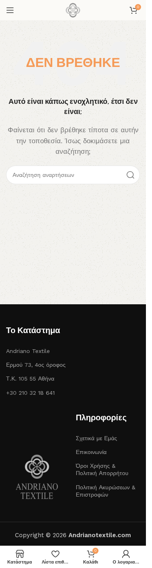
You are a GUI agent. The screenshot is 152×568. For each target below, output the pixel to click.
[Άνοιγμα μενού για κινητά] (10, 10)
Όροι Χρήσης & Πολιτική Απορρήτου (102, 469)
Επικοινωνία (91, 452)
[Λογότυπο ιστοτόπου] (73, 9)
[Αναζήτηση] (130, 175)
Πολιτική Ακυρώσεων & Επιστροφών (105, 491)
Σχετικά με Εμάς (96, 438)
